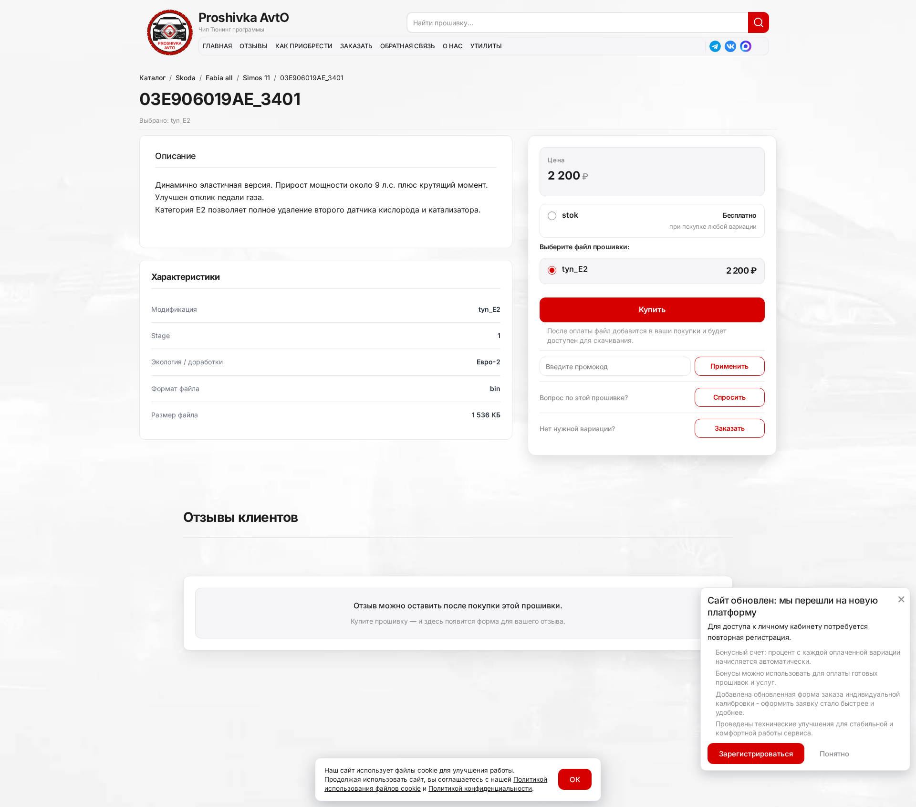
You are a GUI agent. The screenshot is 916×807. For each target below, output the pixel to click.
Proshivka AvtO (243, 17)
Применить (729, 366)
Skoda (186, 78)
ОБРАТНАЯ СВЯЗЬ (407, 46)
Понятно (834, 753)
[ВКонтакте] (730, 46)
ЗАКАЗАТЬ (356, 46)
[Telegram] (715, 46)
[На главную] (170, 32)
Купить (652, 309)
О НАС (453, 46)
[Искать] (758, 22)
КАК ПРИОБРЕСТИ (304, 46)
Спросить (729, 397)
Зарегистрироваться (756, 753)
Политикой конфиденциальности (480, 788)
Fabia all (219, 78)
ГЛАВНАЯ (217, 46)
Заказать (730, 428)
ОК (575, 779)
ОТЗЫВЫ (253, 46)
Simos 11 (256, 78)
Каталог (152, 78)
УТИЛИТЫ (486, 46)
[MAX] (745, 46)
